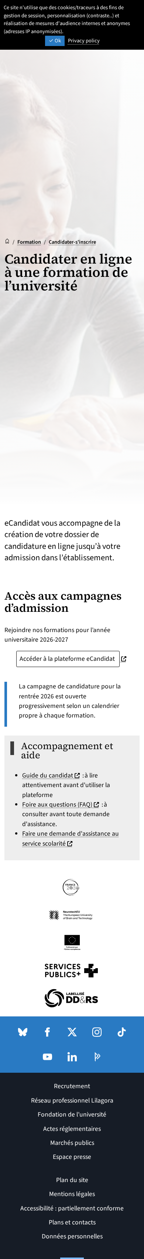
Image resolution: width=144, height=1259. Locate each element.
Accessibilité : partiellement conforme (72, 1208)
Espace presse (72, 1156)
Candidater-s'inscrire (72, 242)
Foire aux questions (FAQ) (61, 804)
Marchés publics (72, 1142)
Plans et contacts (72, 1222)
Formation (29, 242)
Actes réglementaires (72, 1128)
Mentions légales (72, 1194)
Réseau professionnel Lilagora (72, 1100)
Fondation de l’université (72, 1114)
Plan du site (72, 1180)
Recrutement (72, 1086)
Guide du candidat (52, 775)
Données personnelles (72, 1236)
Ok (57, 41)
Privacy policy (84, 41)
